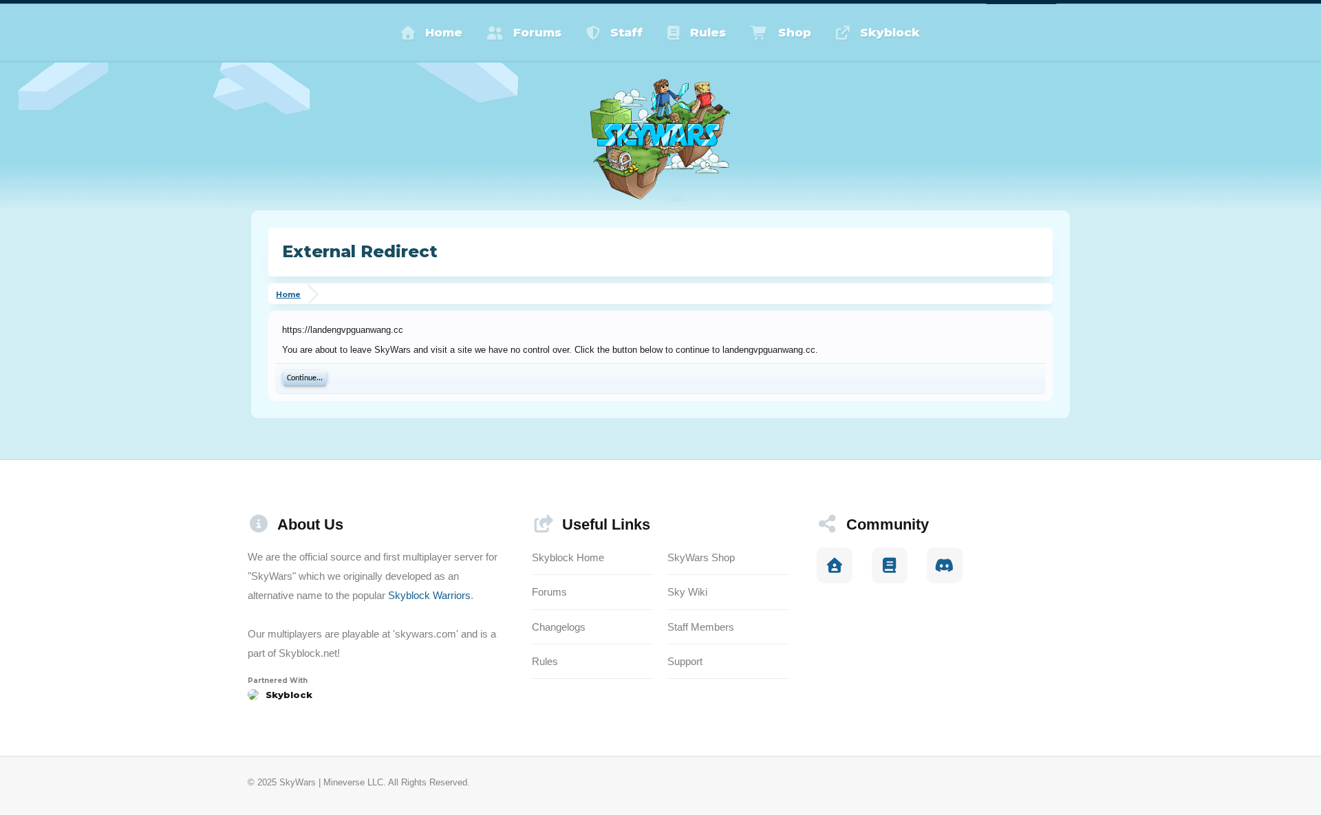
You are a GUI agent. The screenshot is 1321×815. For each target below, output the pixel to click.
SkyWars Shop (701, 557)
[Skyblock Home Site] (834, 565)
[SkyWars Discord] (945, 565)
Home (443, 32)
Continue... (305, 378)
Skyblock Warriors (429, 595)
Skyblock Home (568, 557)
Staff (626, 32)
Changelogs (559, 627)
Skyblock (890, 32)
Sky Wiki (687, 592)
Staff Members (700, 627)
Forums (537, 32)
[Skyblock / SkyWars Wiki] (889, 565)
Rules (708, 32)
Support (684, 661)
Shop (794, 32)
